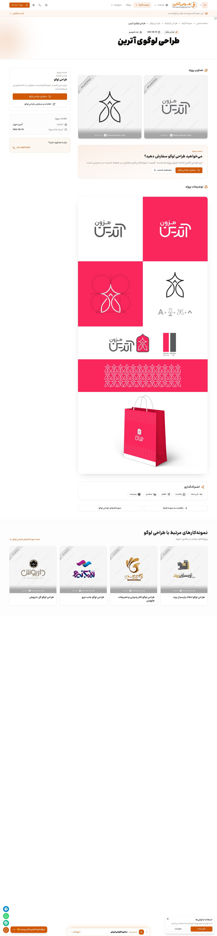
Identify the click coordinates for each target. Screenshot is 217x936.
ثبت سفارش (18, 13)
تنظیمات (178, 928)
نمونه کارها (144, 5)
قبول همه (201, 928)
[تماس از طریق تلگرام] (6, 909)
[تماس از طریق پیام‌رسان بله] (6, 923)
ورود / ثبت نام (17, 5)
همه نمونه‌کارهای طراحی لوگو (26, 539)
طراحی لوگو (155, 23)
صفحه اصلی (202, 23)
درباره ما (117, 5)
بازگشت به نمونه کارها (173, 508)
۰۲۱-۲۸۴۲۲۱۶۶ (23, 147)
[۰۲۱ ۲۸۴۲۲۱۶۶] (39, 5)
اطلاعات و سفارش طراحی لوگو (37, 104)
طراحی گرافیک (171, 23)
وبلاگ (128, 5)
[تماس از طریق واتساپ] (6, 916)
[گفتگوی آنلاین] (6, 930)
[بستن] (168, 919)
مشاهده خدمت (164, 170)
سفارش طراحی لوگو (187, 170)
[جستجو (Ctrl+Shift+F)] (46, 5)
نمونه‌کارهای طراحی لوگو (110, 508)
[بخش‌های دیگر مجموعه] (204, 5)
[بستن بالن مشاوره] (147, 932)
